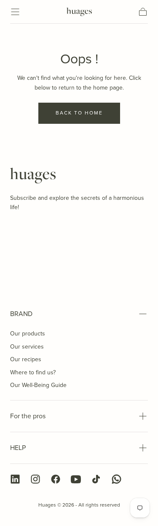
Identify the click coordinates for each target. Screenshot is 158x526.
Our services (27, 346)
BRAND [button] (21, 314)
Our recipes (25, 359)
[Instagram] (35, 479)
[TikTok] (96, 479)
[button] (15, 12)
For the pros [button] (28, 416)
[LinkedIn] (15, 479)
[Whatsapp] (116, 479)
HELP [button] (18, 447)
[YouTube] (76, 479)
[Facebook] (55, 479)
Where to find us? (33, 372)
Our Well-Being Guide (38, 385)
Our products (27, 333)
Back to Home (79, 113)
